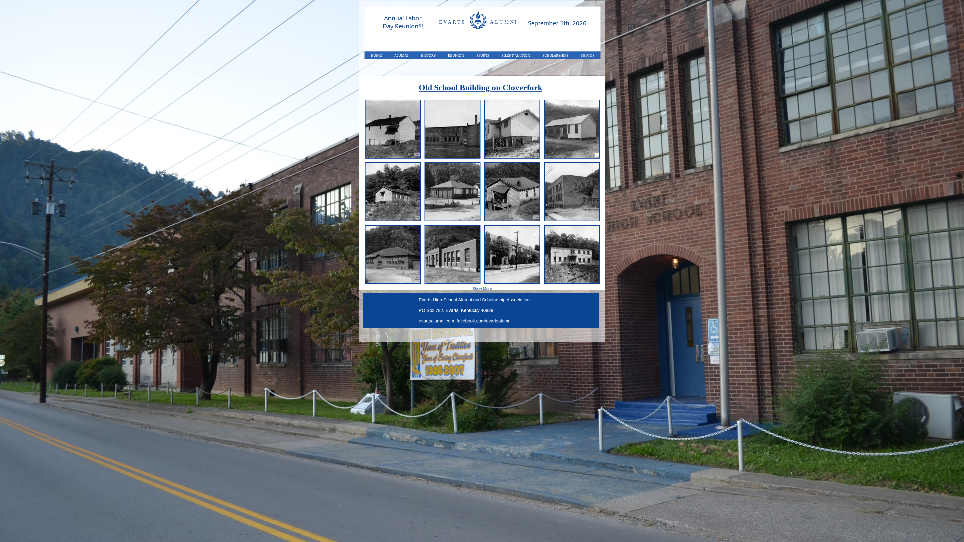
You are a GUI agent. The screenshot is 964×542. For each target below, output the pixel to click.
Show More (482, 288)
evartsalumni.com (436, 320)
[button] (587, 55)
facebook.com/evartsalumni (484, 320)
